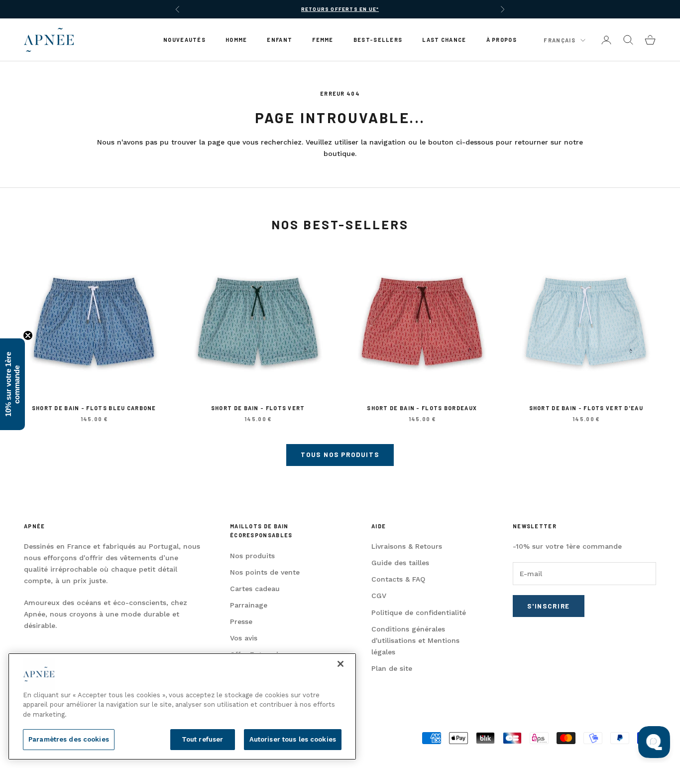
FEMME (322, 39)
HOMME (236, 39)
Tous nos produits (340, 455)
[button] (12, 384)
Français (559, 40)
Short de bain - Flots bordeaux (422, 408)
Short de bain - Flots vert (258, 408)
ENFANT (279, 39)
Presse (241, 621)
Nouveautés (184, 39)
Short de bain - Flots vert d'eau (586, 408)
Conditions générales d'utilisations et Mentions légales (415, 640)
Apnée (34, 526)
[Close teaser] (28, 335)
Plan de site (391, 668)
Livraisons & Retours (406, 546)
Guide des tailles (400, 563)
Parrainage (248, 605)
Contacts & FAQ (398, 579)
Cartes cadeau (255, 589)
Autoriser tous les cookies (292, 739)
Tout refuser (203, 739)
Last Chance (444, 39)
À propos (501, 39)
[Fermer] (340, 664)
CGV (378, 596)
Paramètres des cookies (68, 739)
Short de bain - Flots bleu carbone (94, 408)
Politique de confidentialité (418, 612)
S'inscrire (548, 606)
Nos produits (252, 556)
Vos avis (243, 638)
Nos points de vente (265, 572)
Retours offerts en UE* (340, 9)
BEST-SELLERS (378, 39)
